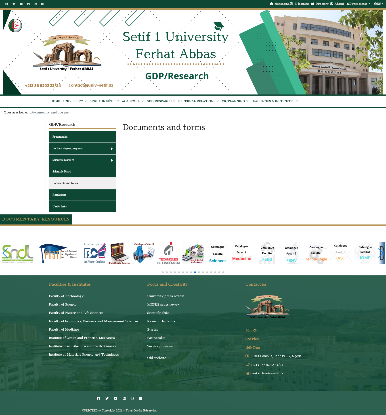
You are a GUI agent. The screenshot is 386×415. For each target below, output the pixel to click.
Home (55, 101)
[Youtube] (21, 4)
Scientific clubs (158, 312)
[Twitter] (14, 4)
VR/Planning (233, 101)
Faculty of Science (63, 304)
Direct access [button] (358, 3)
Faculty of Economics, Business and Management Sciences (93, 321)
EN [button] (379, 3)
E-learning (303, 3)
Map (249, 330)
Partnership (156, 337)
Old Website (156, 357)
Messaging (282, 3)
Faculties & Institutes (273, 101)
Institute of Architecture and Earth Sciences (82, 346)
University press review (165, 296)
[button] (163, 272)
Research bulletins (161, 321)
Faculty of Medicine (64, 329)
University (73, 101)
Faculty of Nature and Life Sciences (76, 312)
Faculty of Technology (66, 296)
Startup (153, 329)
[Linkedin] (28, 4)
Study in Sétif (102, 101)
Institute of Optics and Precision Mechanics (82, 337)
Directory (323, 3)
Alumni (340, 3)
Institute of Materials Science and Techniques (84, 354)
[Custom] (42, 4)
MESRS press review (163, 304)
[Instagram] (35, 4)
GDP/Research (159, 101)
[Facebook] (6, 4)
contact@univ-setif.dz (266, 373)
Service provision (160, 346)
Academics (131, 101)
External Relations (196, 101)
